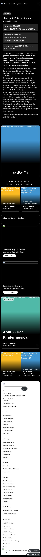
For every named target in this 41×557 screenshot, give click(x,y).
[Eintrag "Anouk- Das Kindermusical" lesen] (20, 322)
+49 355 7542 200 (8, 403)
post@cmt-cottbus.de (9, 406)
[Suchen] (24, 389)
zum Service (9, 292)
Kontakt (35, 551)
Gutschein (34, 554)
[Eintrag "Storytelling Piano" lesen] (10, 199)
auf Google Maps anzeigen (14, 40)
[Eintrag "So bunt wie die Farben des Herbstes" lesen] (30, 199)
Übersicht (8, 255)
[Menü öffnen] (38, 4)
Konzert (7, 14)
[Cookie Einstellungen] (4, 551)
